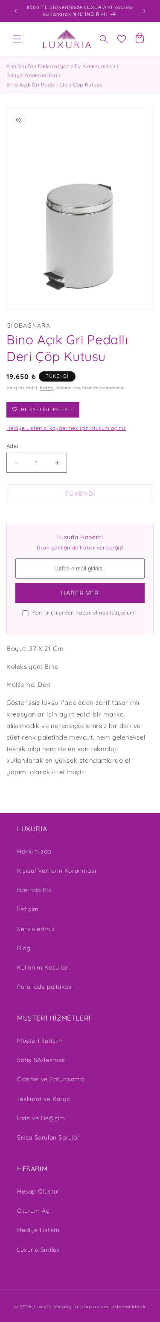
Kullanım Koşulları (43, 967)
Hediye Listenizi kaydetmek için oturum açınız (66, 428)
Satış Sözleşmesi (42, 1060)
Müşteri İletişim (40, 1040)
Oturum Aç (33, 1211)
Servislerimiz (36, 929)
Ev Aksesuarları (95, 66)
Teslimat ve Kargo (43, 1099)
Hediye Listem (38, 1230)
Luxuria (43, 1307)
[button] (17, 39)
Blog (23, 948)
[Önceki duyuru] (15, 11)
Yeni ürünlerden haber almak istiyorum (83, 612)
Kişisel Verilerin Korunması (56, 870)
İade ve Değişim (41, 1118)
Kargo (47, 388)
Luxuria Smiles (38, 1249)
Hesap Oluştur (38, 1191)
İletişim (28, 909)
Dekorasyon (54, 66)
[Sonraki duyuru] (144, 11)
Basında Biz (34, 890)
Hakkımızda (34, 851)
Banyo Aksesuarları (32, 75)
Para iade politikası (45, 987)
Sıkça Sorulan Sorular (48, 1137)
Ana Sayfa (19, 66)
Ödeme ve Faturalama (50, 1079)
